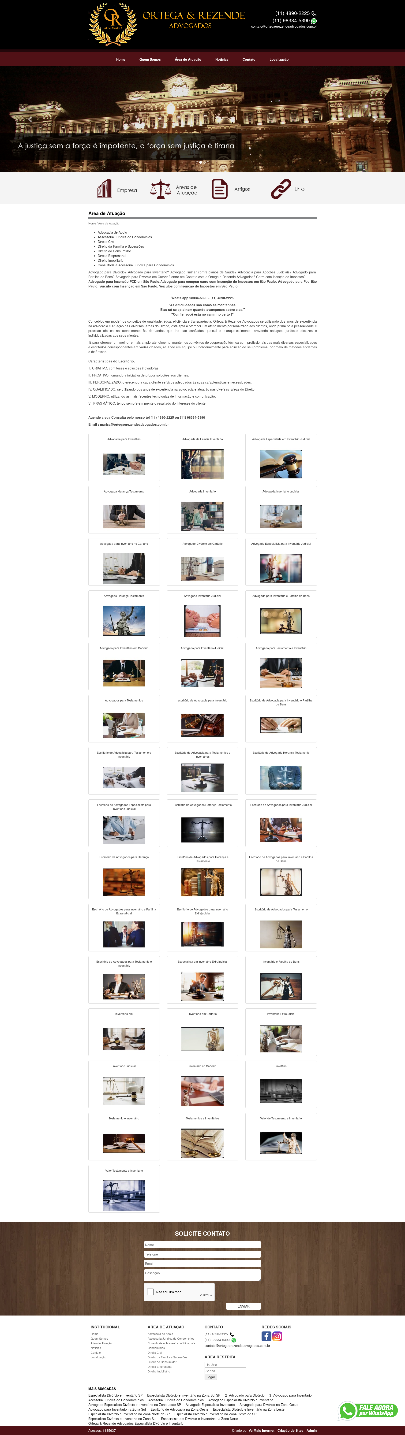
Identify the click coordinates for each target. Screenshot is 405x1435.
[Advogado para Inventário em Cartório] (124, 672)
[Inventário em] (124, 1038)
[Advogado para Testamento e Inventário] (281, 672)
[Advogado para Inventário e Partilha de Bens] (281, 620)
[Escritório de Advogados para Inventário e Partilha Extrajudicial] (124, 934)
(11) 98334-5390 (291, 20)
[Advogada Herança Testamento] (124, 516)
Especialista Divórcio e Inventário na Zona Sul (122, 1418)
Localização (279, 59)
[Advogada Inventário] (202, 516)
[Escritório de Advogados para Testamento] (281, 934)
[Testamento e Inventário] (124, 1143)
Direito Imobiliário (111, 260)
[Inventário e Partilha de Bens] (281, 986)
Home (120, 59)
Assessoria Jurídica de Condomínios (125, 237)
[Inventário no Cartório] (202, 1090)
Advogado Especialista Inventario (210, 1404)
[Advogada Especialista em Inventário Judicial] (281, 463)
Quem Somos (150, 59)
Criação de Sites (291, 1430)
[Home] (113, 24)
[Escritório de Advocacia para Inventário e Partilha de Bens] (281, 725)
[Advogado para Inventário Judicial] (202, 672)
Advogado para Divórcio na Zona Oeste (269, 1404)
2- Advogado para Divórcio (245, 1395)
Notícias (222, 59)
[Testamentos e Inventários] (202, 1143)
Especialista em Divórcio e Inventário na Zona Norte (199, 1418)
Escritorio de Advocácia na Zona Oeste (179, 1409)
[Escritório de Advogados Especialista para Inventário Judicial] (124, 829)
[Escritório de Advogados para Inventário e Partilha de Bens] (281, 881)
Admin (312, 1430)
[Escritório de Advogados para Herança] (124, 881)
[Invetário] (281, 1090)
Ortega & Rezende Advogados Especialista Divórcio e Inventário (136, 1423)
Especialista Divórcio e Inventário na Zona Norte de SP (129, 1414)
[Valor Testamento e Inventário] (124, 1195)
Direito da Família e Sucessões (121, 246)
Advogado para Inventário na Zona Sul (117, 1409)
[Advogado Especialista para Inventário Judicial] (281, 568)
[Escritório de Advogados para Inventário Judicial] (281, 829)
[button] (30, 119)
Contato (249, 59)
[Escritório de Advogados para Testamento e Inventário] (124, 986)
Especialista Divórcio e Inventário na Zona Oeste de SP (215, 1414)
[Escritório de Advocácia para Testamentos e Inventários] (202, 777)
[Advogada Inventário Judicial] (281, 516)
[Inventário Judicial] (124, 1090)
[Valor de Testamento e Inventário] (281, 1143)
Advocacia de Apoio (112, 232)
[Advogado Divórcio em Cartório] (202, 568)
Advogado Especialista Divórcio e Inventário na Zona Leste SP (134, 1404)
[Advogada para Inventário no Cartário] (124, 568)
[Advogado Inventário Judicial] (202, 620)
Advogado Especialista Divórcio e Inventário (240, 1400)
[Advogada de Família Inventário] (202, 463)
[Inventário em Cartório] (202, 1038)
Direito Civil (106, 241)
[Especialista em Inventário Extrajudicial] (202, 986)
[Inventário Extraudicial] (281, 1038)
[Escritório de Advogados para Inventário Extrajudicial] (202, 934)
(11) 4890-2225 (292, 12)
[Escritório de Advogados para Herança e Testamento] (202, 881)
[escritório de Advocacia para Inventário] (202, 725)
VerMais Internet (261, 1430)
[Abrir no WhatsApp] (314, 20)
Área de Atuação (188, 59)
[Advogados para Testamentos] (124, 725)
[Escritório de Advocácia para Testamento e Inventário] (124, 777)
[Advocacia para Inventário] (124, 463)
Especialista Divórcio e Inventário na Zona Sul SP (183, 1395)
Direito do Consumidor (114, 251)
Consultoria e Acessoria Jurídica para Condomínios (136, 265)
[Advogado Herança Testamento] (124, 620)
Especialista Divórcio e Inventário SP (115, 1395)
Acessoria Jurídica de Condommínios (116, 1400)
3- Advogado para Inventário (290, 1395)
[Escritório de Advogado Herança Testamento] (281, 777)
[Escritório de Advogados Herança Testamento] (202, 829)
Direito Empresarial (112, 255)
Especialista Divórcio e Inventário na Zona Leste (249, 1409)
